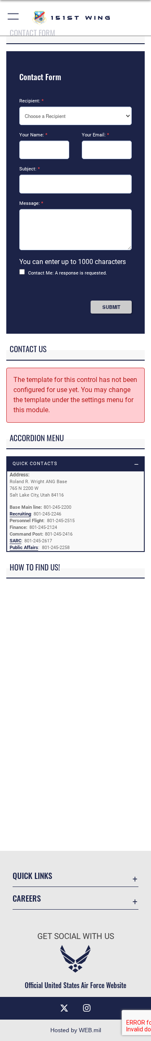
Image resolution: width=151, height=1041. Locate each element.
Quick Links (32, 875)
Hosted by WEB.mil (75, 1030)
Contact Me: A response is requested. (67, 273)
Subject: (29, 169)
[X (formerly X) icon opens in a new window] (64, 1008)
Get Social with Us (75, 936)
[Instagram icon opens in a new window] (87, 1008)
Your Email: (95, 135)
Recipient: (31, 101)
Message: (31, 203)
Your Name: (33, 135)
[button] (13, 18)
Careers (27, 898)
